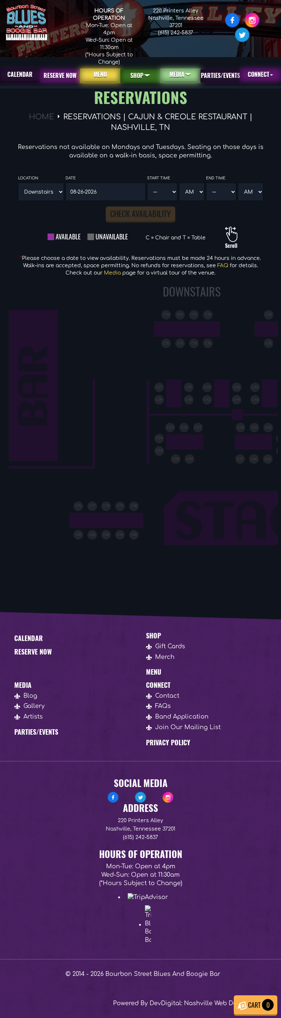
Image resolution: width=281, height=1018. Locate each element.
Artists (33, 716)
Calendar (20, 74)
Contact (167, 696)
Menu (153, 671)
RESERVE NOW (60, 75)
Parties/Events (220, 75)
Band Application (182, 716)
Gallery (34, 706)
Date (70, 178)
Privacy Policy (168, 742)
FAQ (222, 265)
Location (28, 178)
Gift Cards (170, 646)
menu (100, 74)
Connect (258, 74)
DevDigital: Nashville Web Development (209, 1003)
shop (136, 75)
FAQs (163, 706)
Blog (30, 696)
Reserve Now (33, 651)
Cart (258, 1005)
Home (41, 117)
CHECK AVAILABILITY (140, 213)
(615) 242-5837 (175, 33)
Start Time (158, 178)
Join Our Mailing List (188, 727)
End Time (215, 178)
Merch (165, 657)
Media (176, 74)
